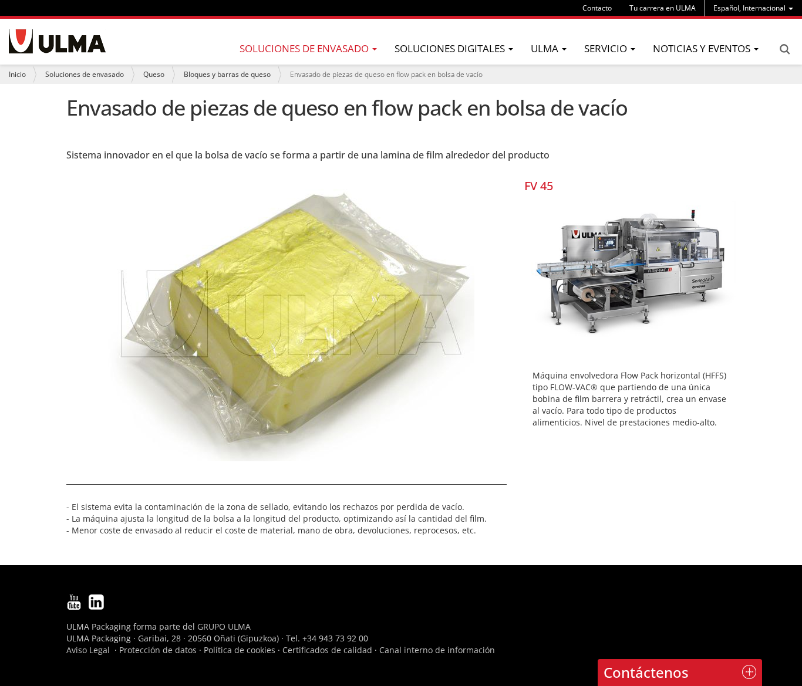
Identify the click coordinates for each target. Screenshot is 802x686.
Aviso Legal (88, 649)
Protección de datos (158, 649)
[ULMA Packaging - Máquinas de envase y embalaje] (57, 41)
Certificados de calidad (327, 649)
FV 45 (538, 186)
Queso (153, 74)
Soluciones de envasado (84, 74)
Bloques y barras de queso (227, 74)
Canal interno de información (437, 649)
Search (784, 49)
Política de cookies (239, 649)
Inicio (17, 74)
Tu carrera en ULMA (662, 8)
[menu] (753, 8)
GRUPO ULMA (224, 626)
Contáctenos (646, 672)
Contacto (597, 8)
